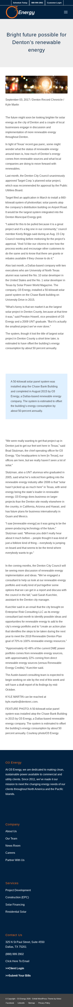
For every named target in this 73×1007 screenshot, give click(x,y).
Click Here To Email (17, 961)
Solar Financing (15, 904)
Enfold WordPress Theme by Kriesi (46, 999)
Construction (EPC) (17, 897)
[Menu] (66, 12)
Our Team (11, 838)
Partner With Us (14, 860)
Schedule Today (20, 3)
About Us (11, 831)
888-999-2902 (37, 3)
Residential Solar (15, 911)
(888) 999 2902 (14, 954)
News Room (12, 845)
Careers (10, 852)
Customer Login (54, 3)
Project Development (18, 890)
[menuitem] (20, 2)
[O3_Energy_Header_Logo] (30, 12)
